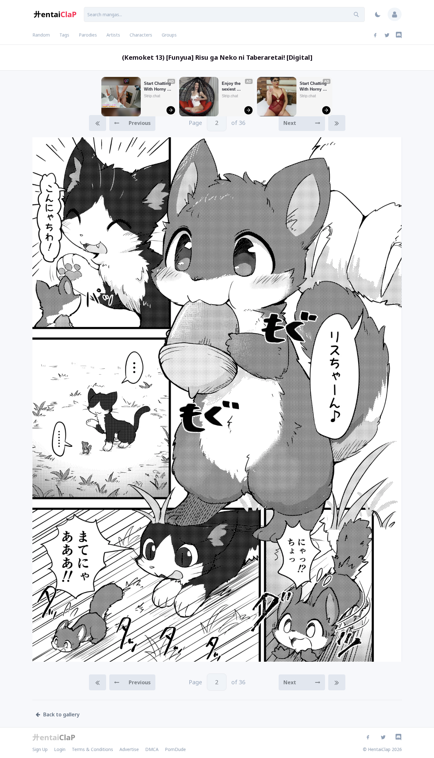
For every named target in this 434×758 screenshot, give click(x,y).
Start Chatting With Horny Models (158, 86)
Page (217, 123)
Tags (64, 35)
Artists (113, 35)
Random (41, 35)
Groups (169, 35)
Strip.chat (152, 96)
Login (59, 749)
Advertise (129, 749)
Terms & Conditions (92, 749)
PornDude (175, 749)
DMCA (152, 749)
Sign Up (40, 749)
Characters (141, 35)
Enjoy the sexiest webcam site (234, 86)
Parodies (88, 35)
